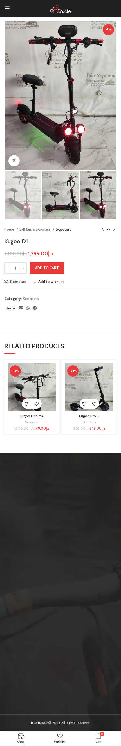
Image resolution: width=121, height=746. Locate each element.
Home (9, 229)
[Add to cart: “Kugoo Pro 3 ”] (84, 404)
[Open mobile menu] (7, 8)
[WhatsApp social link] (27, 308)
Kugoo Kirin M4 (32, 416)
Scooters (63, 229)
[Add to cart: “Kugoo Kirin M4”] (27, 404)
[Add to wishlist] (37, 404)
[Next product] (114, 229)
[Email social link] (20, 308)
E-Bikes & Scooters (35, 229)
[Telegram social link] (35, 308)
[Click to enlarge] (14, 160)
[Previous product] (103, 229)
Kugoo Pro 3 (89, 416)
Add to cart (47, 268)
